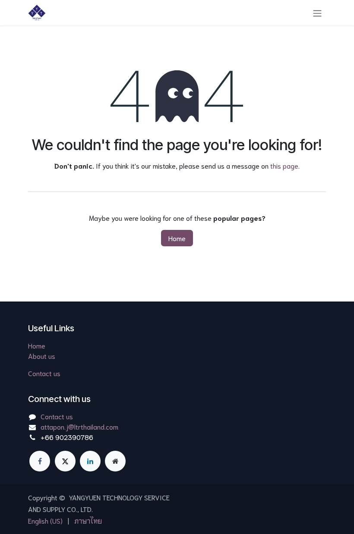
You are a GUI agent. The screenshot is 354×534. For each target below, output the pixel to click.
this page (284, 165)
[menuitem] (45, 520)
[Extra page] (115, 461)
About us (41, 355)
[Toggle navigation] (317, 12)
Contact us (44, 372)
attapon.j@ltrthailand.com (79, 426)
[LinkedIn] (90, 461)
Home (177, 237)
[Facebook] (39, 461)
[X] (65, 461)
